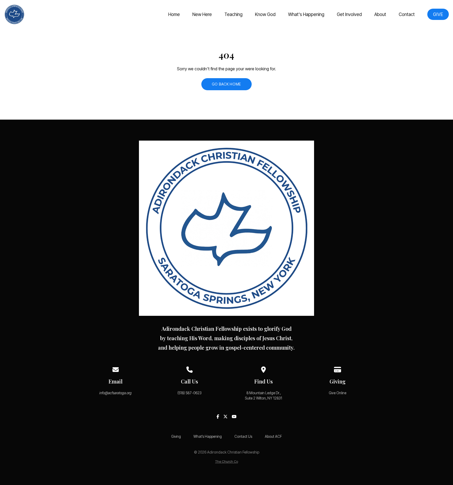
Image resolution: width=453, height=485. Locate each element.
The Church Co (226, 461)
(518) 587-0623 (189, 393)
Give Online (337, 393)
